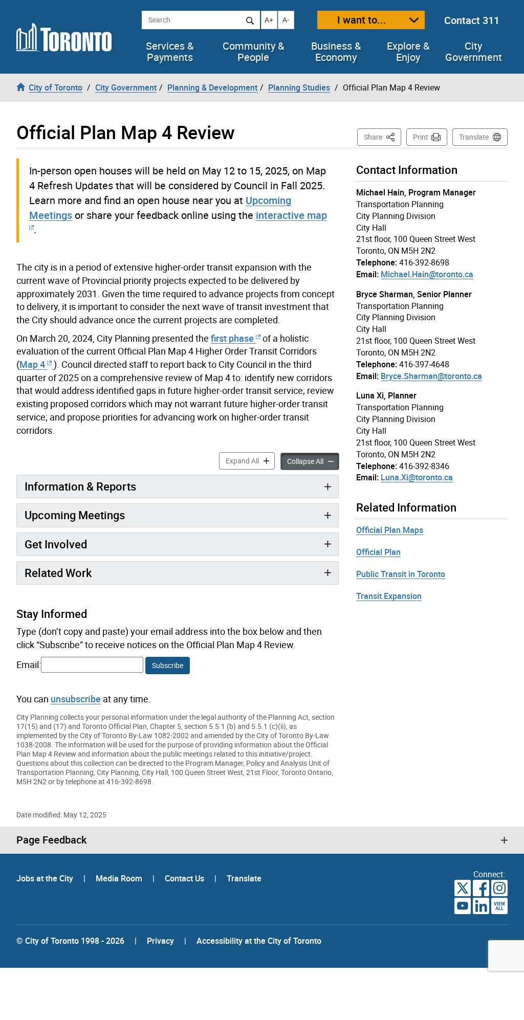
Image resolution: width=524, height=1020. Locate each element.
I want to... (361, 20)
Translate (474, 137)
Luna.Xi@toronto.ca (417, 477)
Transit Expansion (389, 596)
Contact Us (185, 878)
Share (382, 136)
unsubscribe (76, 699)
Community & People (253, 51)
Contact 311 (471, 20)
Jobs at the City (45, 878)
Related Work (58, 572)
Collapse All (313, 461)
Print (420, 137)
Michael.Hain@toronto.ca (427, 274)
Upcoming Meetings (75, 514)
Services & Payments (169, 51)
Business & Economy (336, 51)
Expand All (250, 460)
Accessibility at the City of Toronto (258, 940)
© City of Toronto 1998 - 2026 (70, 940)
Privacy (160, 940)
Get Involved (56, 544)
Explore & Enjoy (408, 51)
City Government (473, 51)
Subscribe (167, 665)
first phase (232, 338)
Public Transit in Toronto (400, 574)
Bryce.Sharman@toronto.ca (431, 376)
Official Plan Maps (389, 530)
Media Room (120, 878)
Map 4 (33, 364)
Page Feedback (51, 840)
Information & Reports (80, 486)
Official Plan (378, 552)
